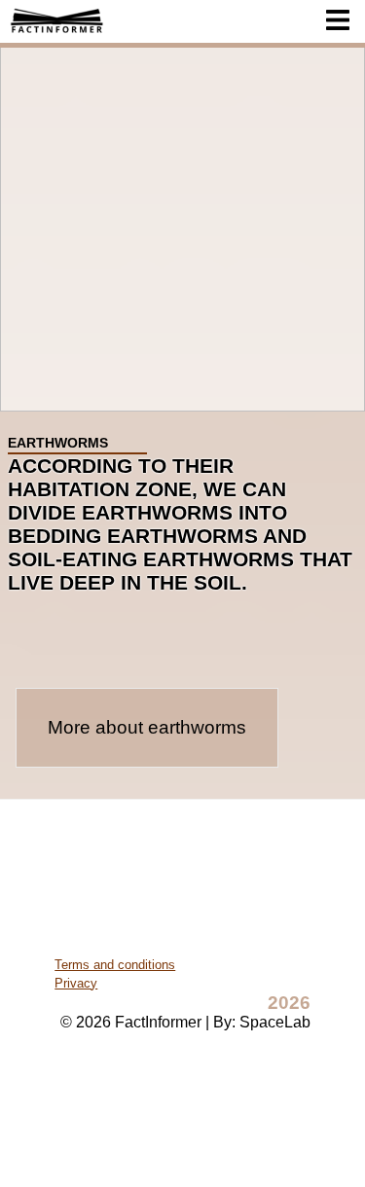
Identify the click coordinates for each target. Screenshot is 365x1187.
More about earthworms (147, 727)
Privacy (76, 983)
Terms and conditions (115, 964)
